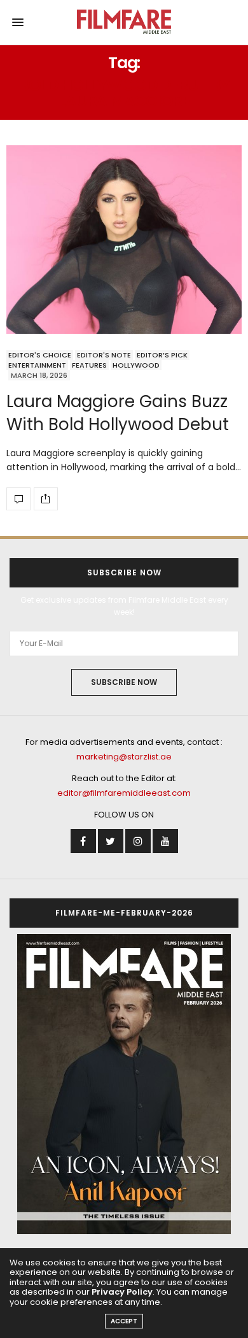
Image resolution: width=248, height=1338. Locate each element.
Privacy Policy (122, 1292)
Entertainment (37, 365)
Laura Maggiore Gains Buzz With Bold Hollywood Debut (117, 413)
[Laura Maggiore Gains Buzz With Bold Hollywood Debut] (124, 239)
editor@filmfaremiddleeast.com (124, 793)
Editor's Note (104, 355)
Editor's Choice (39, 355)
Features (89, 365)
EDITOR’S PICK (162, 355)
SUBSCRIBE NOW (124, 682)
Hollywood (136, 365)
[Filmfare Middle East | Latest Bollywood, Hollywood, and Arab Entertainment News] (124, 22)
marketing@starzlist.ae (124, 757)
